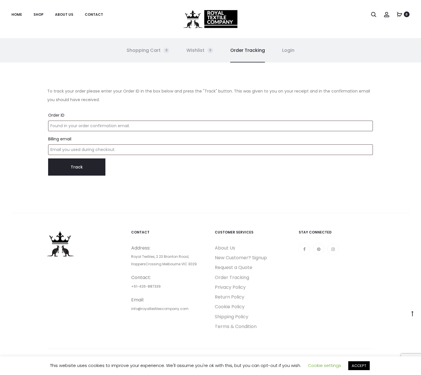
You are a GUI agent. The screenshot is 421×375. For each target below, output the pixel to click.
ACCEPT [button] (359, 365)
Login (288, 50)
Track (77, 167)
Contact (94, 14)
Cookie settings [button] (324, 365)
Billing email (59, 139)
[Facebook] (304, 249)
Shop (39, 14)
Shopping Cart (147, 50)
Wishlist (198, 50)
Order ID (56, 115)
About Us (64, 14)
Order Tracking (247, 50)
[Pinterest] (318, 249)
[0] (399, 14)
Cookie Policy (230, 306)
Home (16, 14)
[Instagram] (333, 249)
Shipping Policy (231, 316)
